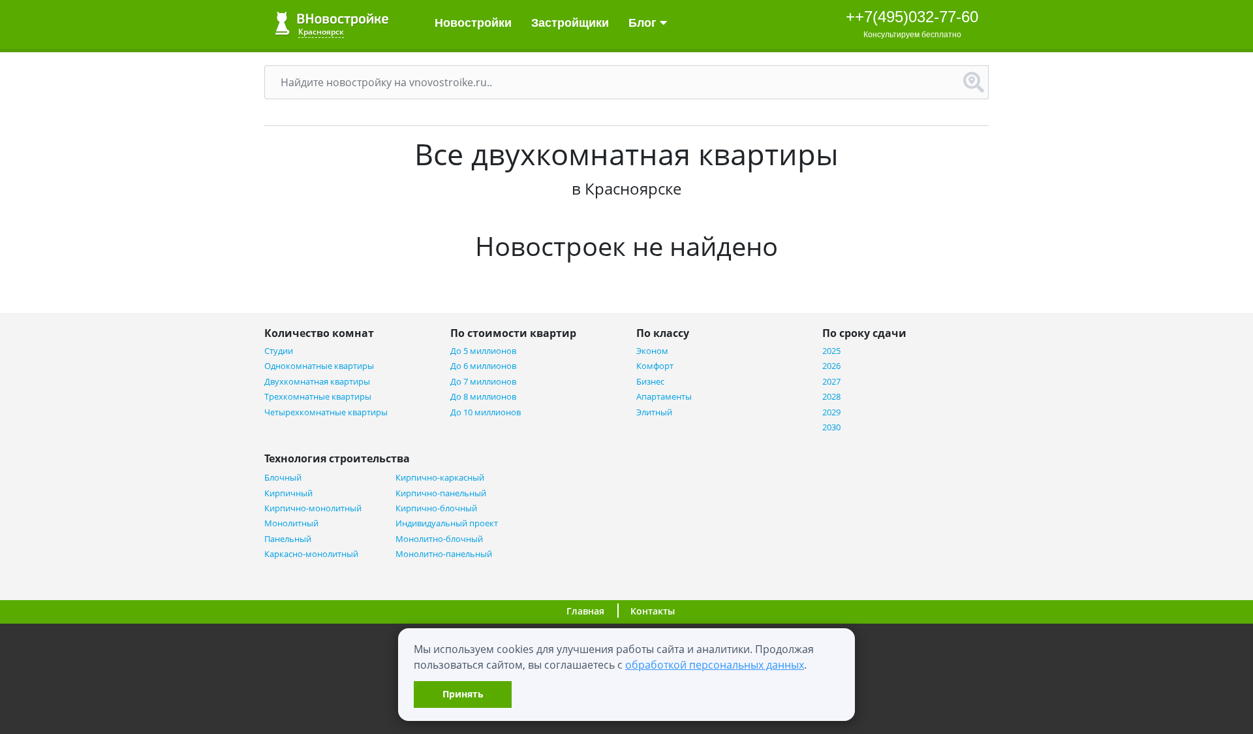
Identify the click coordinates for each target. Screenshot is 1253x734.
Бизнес (650, 382)
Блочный (283, 478)
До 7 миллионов (483, 382)
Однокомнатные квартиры (319, 366)
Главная (585, 611)
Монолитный (291, 523)
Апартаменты (664, 397)
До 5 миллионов (483, 351)
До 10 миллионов (485, 412)
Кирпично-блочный (436, 508)
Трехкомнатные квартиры (317, 397)
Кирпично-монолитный (313, 508)
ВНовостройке (332, 23)
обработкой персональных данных (714, 665)
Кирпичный (288, 493)
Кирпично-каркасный (439, 478)
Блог (644, 22)
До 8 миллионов (483, 397)
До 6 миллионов (483, 366)
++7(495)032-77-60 (912, 16)
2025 (831, 351)
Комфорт (654, 366)
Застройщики (570, 22)
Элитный (654, 412)
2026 (831, 366)
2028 (831, 397)
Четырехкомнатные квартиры (326, 412)
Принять (463, 694)
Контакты (652, 611)
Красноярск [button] (321, 31)
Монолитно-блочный (439, 539)
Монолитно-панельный (443, 554)
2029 (831, 412)
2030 (831, 427)
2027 (831, 382)
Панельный (287, 539)
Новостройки (473, 22)
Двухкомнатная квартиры (317, 382)
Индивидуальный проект (446, 523)
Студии (278, 351)
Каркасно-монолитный (311, 554)
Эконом (652, 351)
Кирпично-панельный (440, 493)
